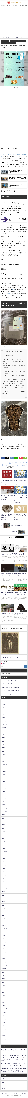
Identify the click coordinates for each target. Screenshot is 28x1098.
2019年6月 (4, 985)
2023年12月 (4, 804)
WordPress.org (5, 1088)
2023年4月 (4, 831)
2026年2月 (4, 717)
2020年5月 (4, 948)
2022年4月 (4, 871)
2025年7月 (4, 741)
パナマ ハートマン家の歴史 (7, 1049)
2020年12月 (4, 925)
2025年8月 (4, 737)
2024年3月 (4, 794)
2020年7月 (4, 942)
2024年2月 (4, 798)
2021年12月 (4, 885)
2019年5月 (4, 988)
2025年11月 (4, 727)
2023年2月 (4, 838)
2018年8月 (4, 1019)
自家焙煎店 (3, 5)
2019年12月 (4, 965)
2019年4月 (4, 992)
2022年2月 (4, 878)
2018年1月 (4, 1042)
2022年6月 (4, 865)
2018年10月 (4, 1012)
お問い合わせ (24, 1093)
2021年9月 (4, 895)
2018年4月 (4, 1032)
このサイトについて (5, 1093)
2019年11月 (4, 968)
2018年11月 (4, 1008)
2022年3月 (4, 875)
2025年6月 (4, 744)
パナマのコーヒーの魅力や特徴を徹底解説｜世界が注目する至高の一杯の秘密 (14, 1059)
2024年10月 (4, 771)
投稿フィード (5, 1082)
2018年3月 (4, 1035)
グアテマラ (12, 40)
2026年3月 (4, 714)
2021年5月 (4, 908)
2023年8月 (4, 818)
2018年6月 (4, 1025)
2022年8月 (4, 858)
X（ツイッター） (7, 657)
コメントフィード (6, 1085)
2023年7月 (4, 821)
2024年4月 (4, 791)
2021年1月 (4, 921)
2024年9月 (4, 774)
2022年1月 (4, 881)
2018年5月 (4, 1029)
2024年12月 (4, 764)
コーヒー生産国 (14, 5)
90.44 (9, 293)
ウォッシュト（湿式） (5, 40)
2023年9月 (4, 814)
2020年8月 (4, 938)
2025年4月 (4, 751)
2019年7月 (4, 982)
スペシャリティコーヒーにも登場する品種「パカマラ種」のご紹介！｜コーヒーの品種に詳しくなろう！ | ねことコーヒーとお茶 (13, 1070)
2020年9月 (4, 935)
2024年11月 (4, 767)
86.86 (3, 297)
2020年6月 (4, 945)
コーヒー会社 (8, 5)
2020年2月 (4, 958)
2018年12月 (4, 1005)
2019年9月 (4, 975)
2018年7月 (4, 1022)
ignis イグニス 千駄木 (6, 1063)
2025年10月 (4, 731)
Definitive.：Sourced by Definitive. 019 (10, 687)
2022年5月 (4, 868)
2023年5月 (4, 828)
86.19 (13, 289)
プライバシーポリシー (15, 1093)
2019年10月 (4, 972)
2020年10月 (4, 931)
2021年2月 (4, 918)
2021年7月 (4, 901)
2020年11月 (4, 928)
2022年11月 (4, 848)
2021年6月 (4, 905)
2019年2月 (4, 998)
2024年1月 (4, 801)
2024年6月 (4, 784)
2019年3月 (4, 995)
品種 (26, 5)
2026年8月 (4, 700)
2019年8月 (4, 978)
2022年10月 (4, 851)
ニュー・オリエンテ (17, 465)
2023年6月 (4, 824)
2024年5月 (4, 788)
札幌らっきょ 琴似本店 (7, 683)
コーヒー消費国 (21, 5)
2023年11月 (4, 808)
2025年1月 (4, 761)
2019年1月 (4, 1002)
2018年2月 (4, 1039)
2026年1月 (4, 721)
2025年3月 (4, 754)
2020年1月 (4, 962)
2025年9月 (4, 734)
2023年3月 (4, 834)
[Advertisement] (14, 22)
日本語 (4, 663)
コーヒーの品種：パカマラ (7, 1068)
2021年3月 (4, 915)
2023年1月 (4, 841)
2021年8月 (4, 898)
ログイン (4, 1078)
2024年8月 (4, 777)
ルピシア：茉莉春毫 (6, 694)
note (18, 657)
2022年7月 (4, 861)
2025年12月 (4, 724)
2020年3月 (4, 955)
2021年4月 (4, 911)
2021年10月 (4, 891)
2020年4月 (4, 952)
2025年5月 (4, 747)
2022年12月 (4, 844)
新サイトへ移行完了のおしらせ (9, 680)
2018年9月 (4, 1015)
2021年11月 (4, 888)
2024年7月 (4, 781)
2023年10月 (4, 811)
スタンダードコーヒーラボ (20, 40)
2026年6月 (4, 704)
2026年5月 (4, 707)
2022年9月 (4, 854)
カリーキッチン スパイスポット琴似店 (10, 690)
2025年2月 (4, 757)
